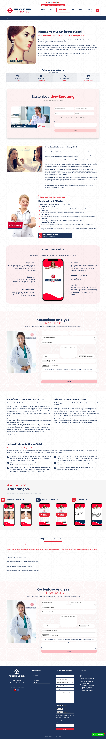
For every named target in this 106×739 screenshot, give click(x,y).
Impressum (36, 680)
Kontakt (35, 682)
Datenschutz (36, 678)
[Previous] (16, 525)
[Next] (19, 525)
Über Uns (35, 675)
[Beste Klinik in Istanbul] (20, 10)
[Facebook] (18, 690)
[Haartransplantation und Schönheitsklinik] (7, 18)
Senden (75, 130)
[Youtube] (15, 690)
